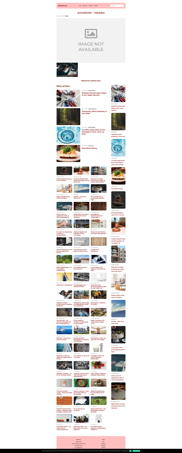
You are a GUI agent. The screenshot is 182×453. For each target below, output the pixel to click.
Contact (96, 5)
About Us (85, 5)
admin (66, 16)
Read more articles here (91, 81)
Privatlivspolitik (136, 450)
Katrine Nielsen (91, 127)
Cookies (90, 5)
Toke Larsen (91, 145)
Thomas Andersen (92, 108)
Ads (80, 5)
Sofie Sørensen (91, 90)
